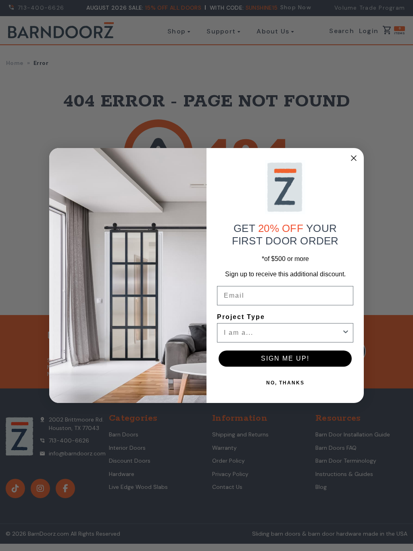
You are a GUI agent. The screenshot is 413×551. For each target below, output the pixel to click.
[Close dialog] (354, 158)
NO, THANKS (285, 383)
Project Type (241, 316)
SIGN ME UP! (285, 358)
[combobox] (283, 333)
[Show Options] (346, 333)
